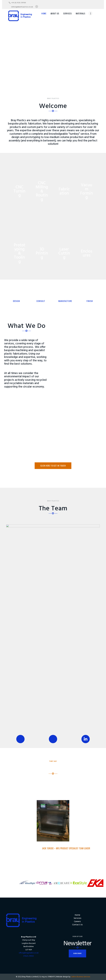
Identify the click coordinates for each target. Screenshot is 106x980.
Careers (77, 921)
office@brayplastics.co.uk (29, 952)
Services (77, 918)
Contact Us (77, 925)
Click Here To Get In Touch (53, 465)
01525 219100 (28, 956)
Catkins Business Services (80, 976)
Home (77, 915)
